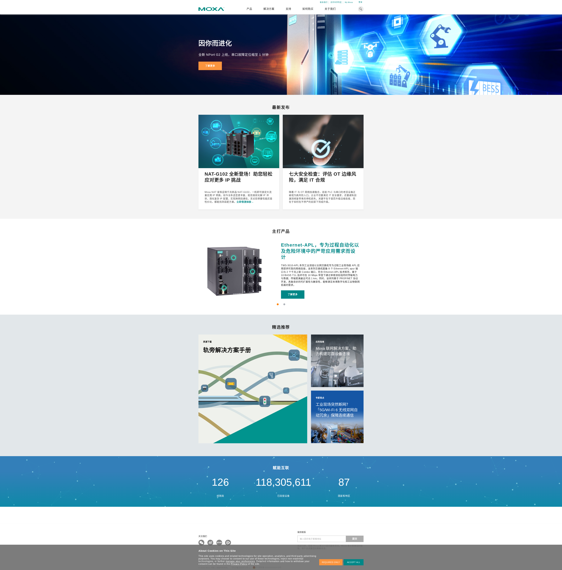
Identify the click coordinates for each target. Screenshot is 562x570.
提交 (354, 539)
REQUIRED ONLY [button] (331, 562)
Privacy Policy (239, 564)
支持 (288, 8)
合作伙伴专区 (336, 2)
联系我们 (323, 2)
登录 (360, 2)
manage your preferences (240, 561)
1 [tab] (278, 304)
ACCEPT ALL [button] (353, 562)
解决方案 (268, 8)
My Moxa (349, 2)
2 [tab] (284, 304)
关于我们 (330, 8)
